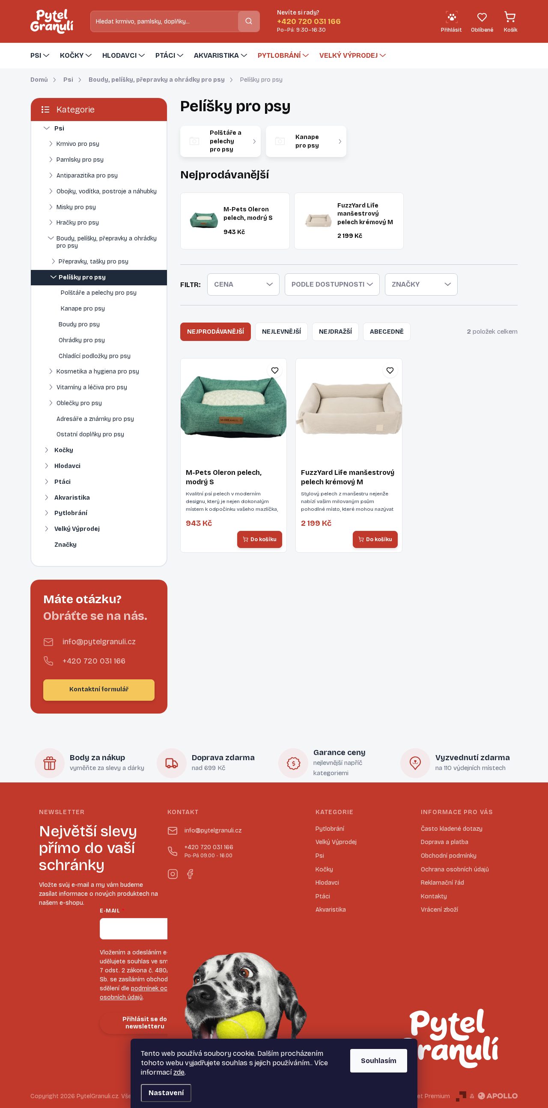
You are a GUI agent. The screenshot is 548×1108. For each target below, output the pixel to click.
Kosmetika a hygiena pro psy (98, 371)
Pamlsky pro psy (80, 159)
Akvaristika (72, 497)
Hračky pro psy (78, 222)
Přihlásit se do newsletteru (144, 1023)
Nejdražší (335, 331)
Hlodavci (67, 466)
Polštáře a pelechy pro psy (99, 292)
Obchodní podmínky (449, 855)
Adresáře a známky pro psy (95, 419)
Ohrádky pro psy (82, 340)
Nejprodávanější (215, 331)
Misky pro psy (76, 207)
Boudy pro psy (79, 324)
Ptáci (62, 482)
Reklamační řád (442, 882)
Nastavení (166, 1093)
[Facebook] (189, 872)
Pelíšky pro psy (82, 277)
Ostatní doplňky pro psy (90, 434)
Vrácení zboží (439, 909)
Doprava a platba (444, 842)
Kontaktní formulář (98, 689)
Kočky (63, 450)
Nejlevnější (281, 331)
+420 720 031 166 (94, 661)
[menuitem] (40, 55)
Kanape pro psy (83, 308)
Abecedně (387, 331)
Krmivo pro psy (78, 144)
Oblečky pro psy (79, 403)
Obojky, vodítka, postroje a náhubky (107, 191)
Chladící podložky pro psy (95, 356)
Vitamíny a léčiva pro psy (92, 387)
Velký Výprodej (77, 529)
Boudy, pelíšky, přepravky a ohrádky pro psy (107, 242)
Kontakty (434, 896)
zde (179, 1072)
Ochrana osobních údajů (455, 869)
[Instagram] (172, 872)
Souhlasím (378, 1061)
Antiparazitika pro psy (87, 175)
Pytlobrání (70, 513)
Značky (65, 544)
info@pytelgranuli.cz (99, 641)
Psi (59, 128)
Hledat (248, 21)
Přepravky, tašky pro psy (93, 261)
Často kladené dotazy (451, 828)
